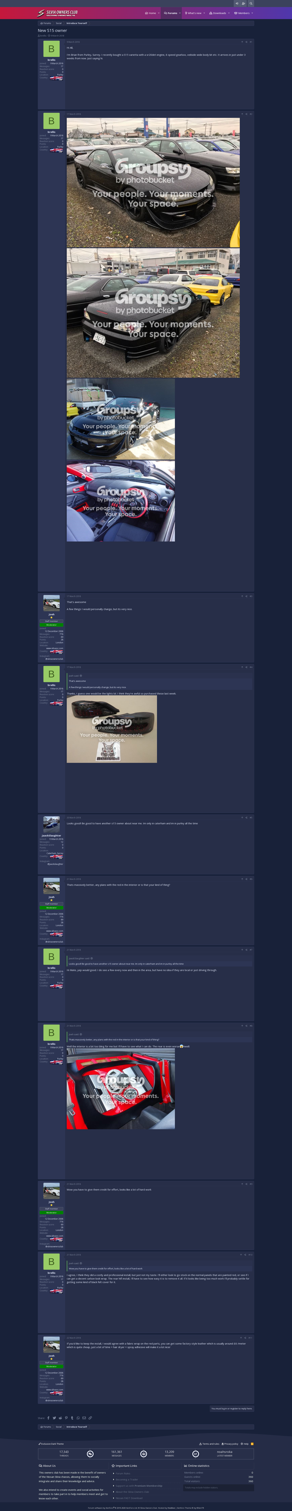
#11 (250, 1337)
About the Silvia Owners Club (132, 1491)
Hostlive (171, 1508)
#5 (251, 817)
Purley (60, 74)
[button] (159, 13)
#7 (251, 949)
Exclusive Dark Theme (52, 1443)
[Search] (251, 3)
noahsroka (224, 1452)
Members (244, 13)
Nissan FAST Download (129, 1498)
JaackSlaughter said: (79, 958)
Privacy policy (231, 1443)
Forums (172, 13)
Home (152, 13)
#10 (250, 1254)
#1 (251, 42)
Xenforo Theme (190, 1508)
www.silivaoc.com (54, 648)
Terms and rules (211, 1443)
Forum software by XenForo (113, 1508)
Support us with (139, 1485)
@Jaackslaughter (55, 864)
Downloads (219, 13)
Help (246, 1443)
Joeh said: (74, 675)
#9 (251, 1184)
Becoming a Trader (127, 1479)
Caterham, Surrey (55, 853)
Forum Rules (123, 1473)
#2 (251, 114)
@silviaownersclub (54, 658)
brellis (43, 35)
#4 (251, 667)
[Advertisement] (159, 83)
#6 (251, 879)
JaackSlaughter (51, 835)
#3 (251, 596)
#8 (251, 1025)
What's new (194, 13)
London (59, 642)
